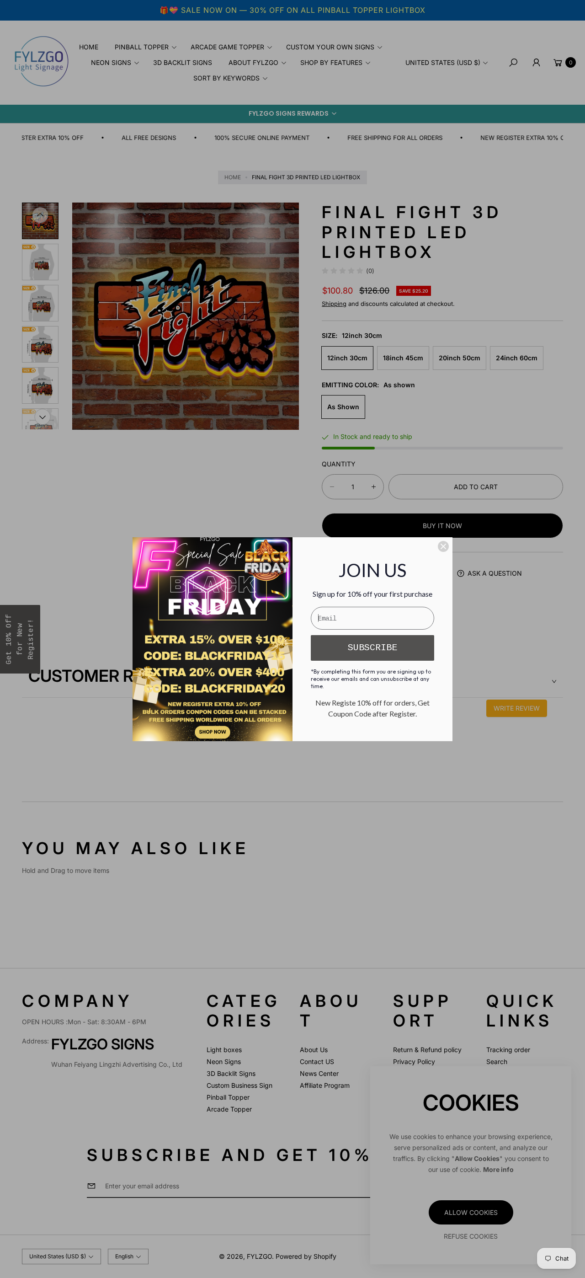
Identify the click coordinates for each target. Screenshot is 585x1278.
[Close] (443, 546)
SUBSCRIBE (372, 647)
